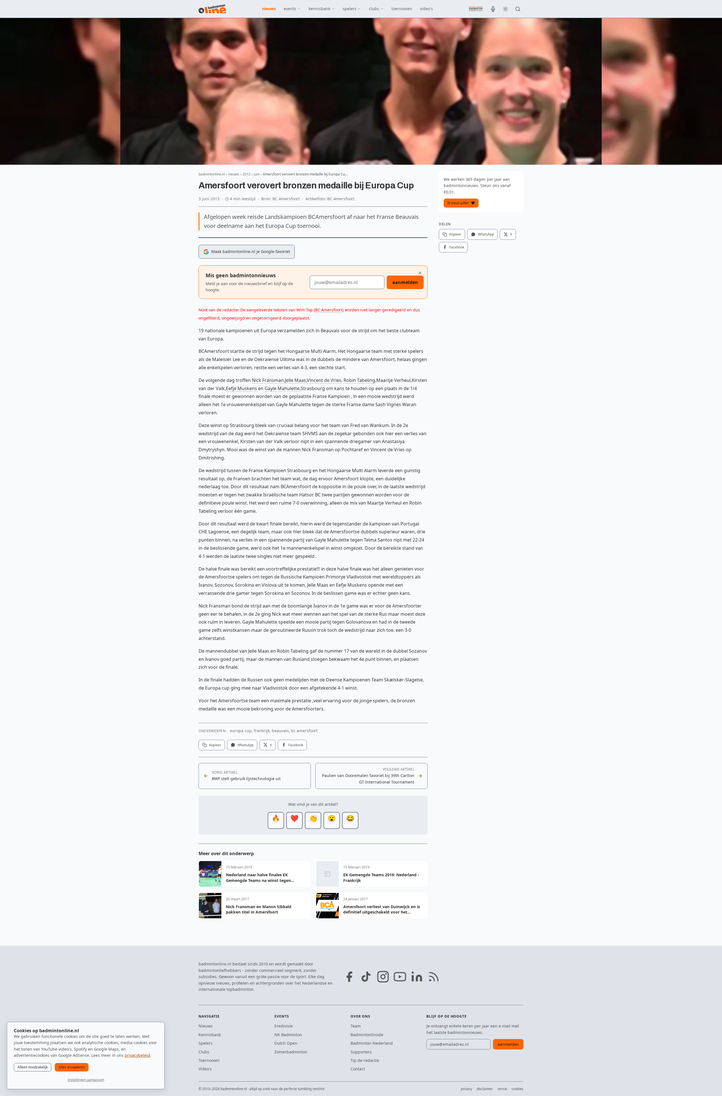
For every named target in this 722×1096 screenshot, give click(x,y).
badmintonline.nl (212, 174)
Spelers (206, 1043)
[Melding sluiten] (420, 273)
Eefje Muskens (241, 388)
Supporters (361, 1052)
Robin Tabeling (359, 380)
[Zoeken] (517, 9)
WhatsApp (245, 745)
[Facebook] (349, 976)
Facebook (295, 745)
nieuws (269, 8)
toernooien (401, 8)
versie (502, 1088)
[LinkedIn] (417, 976)
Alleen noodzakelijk (32, 1067)
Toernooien (209, 1060)
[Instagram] (383, 976)
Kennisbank (210, 1034)
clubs (374, 8)
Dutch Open (285, 1043)
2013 (246, 174)
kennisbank (319, 8)
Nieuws (206, 1026)
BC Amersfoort (328, 309)
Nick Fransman (268, 380)
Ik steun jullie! (458, 203)
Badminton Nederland (372, 1043)
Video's (205, 1068)
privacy (466, 1088)
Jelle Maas (295, 380)
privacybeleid (137, 1055)
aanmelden (405, 282)
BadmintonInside (367, 1034)
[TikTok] (366, 976)
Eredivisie (283, 1026)
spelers (349, 8)
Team (356, 1026)
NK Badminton (288, 1034)
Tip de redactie (365, 1060)
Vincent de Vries (324, 380)
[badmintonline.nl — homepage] (212, 9)
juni (256, 174)
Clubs (204, 1052)
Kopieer (215, 745)
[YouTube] (400, 976)
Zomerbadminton (290, 1052)
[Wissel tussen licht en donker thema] (505, 9)
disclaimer (485, 1088)
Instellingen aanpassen (86, 1079)
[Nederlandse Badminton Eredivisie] (476, 9)
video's (426, 8)
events (290, 8)
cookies (517, 1088)
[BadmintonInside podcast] (493, 9)
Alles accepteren (72, 1067)
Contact (358, 1068)
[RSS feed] (434, 976)
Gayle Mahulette (282, 388)
